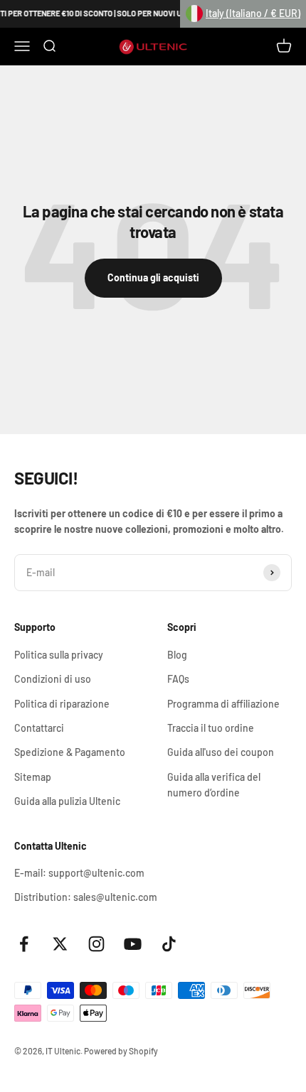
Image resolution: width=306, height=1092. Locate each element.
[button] (243, 14)
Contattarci (39, 728)
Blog (177, 655)
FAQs (178, 679)
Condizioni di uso (52, 679)
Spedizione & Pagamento (69, 752)
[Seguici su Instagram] (96, 943)
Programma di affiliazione (223, 704)
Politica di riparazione (62, 704)
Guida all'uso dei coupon (220, 752)
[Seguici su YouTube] (132, 943)
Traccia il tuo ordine (210, 728)
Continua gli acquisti (153, 277)
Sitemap (32, 777)
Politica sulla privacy (58, 655)
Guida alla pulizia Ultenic (67, 801)
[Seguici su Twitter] (60, 943)
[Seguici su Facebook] (23, 943)
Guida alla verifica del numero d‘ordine (213, 785)
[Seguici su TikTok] (169, 943)
